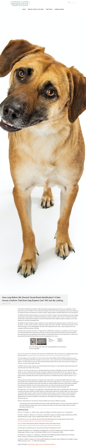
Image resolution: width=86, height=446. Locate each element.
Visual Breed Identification (49, 444)
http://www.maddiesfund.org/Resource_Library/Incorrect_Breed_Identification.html (35, 420)
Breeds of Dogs (39, 444)
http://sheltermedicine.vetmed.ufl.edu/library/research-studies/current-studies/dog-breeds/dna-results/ (47, 355)
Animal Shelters (31, 444)
